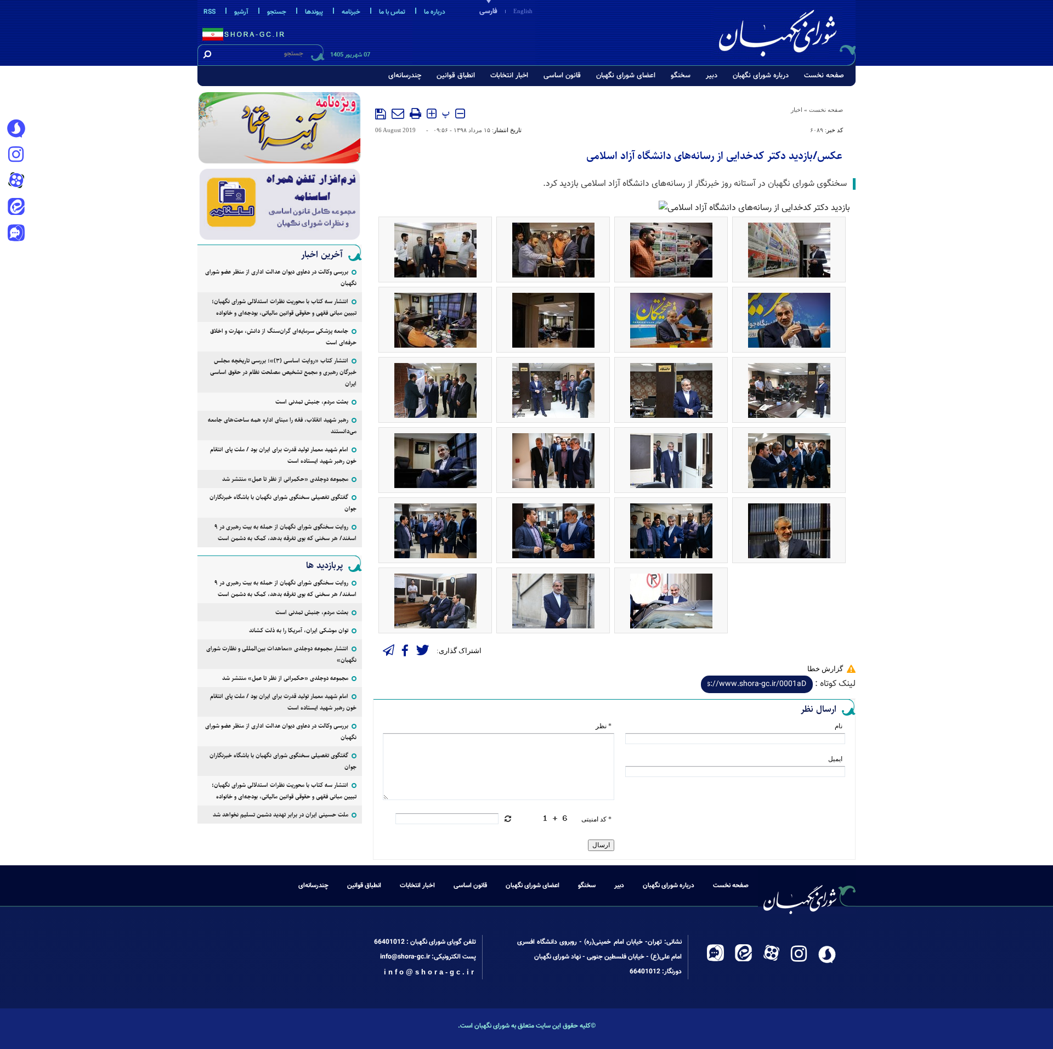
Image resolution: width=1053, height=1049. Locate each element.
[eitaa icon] (16, 208)
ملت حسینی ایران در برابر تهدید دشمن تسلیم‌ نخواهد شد (280, 814)
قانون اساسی (562, 75)
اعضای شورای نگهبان (625, 75)
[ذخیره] (380, 114)
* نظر (604, 726)
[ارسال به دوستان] (398, 113)
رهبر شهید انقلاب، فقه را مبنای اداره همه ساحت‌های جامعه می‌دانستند (282, 425)
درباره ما (434, 12)
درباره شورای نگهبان (761, 75)
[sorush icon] (16, 129)
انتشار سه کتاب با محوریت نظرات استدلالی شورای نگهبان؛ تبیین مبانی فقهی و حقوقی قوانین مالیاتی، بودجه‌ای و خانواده (284, 307)
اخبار (796, 109)
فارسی (488, 11)
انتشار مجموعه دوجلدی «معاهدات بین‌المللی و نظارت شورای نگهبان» (281, 654)
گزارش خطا (825, 669)
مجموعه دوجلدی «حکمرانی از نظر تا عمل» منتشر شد (285, 479)
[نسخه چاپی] (415, 113)
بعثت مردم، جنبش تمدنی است (311, 401)
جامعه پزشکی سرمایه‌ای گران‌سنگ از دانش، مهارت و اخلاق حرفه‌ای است (283, 336)
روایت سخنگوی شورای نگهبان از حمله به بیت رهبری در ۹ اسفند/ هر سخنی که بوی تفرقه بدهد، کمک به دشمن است (285, 532)
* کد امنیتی (596, 819)
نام (838, 726)
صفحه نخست (824, 75)
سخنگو (680, 75)
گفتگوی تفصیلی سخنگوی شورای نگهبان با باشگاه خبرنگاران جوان (283, 502)
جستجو (276, 12)
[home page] (785, 31)
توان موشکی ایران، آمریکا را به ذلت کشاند (298, 630)
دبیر (711, 75)
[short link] (757, 684)
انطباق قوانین (456, 75)
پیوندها (314, 12)
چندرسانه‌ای (404, 75)
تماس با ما (392, 12)
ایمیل (835, 759)
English (523, 11)
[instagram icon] (16, 155)
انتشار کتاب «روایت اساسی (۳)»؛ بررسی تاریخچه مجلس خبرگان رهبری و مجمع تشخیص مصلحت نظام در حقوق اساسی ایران (283, 372)
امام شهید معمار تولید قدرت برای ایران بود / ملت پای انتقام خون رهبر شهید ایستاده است (283, 455)
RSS (209, 12)
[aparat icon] (16, 181)
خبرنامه (351, 12)
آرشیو (241, 12)
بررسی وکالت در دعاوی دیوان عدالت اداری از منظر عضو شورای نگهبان (280, 277)
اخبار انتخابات (509, 75)
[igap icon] (16, 234)
